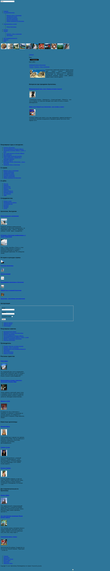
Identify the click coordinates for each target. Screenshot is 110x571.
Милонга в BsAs (5, 401)
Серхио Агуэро (5, 447)
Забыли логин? (8, 324)
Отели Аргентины (11, 27)
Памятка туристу (8, 160)
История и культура (12, 18)
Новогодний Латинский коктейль (13, 156)
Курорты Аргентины (9, 147)
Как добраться (8, 155)
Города (10, 24)
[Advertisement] (55, 6)
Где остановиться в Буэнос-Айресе (13, 149)
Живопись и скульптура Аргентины (13, 333)
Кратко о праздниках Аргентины (13, 339)
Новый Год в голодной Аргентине (11, 290)
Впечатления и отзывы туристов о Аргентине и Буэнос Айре (11, 381)
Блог (5, 41)
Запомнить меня (6, 316)
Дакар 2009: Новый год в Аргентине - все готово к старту (46, 107)
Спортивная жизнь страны (9, 537)
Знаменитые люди (12, 17)
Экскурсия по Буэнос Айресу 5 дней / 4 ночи (16, 337)
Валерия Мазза (5, 426)
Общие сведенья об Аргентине (15, 21)
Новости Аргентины (12, 19)
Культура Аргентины (7, 265)
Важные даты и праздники (14, 15)
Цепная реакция (5, 274)
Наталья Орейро (6, 468)
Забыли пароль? (8, 323)
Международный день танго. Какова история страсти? (45, 89)
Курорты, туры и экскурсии (14, 34)
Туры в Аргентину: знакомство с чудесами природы (13, 158)
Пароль (4, 312)
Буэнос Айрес (5, 495)
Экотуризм (9, 35)
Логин (3, 308)
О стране (9, 12)
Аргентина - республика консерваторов (13, 298)
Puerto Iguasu (4, 361)
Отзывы (6, 29)
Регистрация (7, 325)
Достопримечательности (10, 38)
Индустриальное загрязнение (10, 216)
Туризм (6, 31)
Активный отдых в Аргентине (37, 65)
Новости (6, 39)
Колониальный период (10, 331)
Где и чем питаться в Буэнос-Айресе (14, 153)
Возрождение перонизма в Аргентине (12, 282)
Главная (6, 11)
